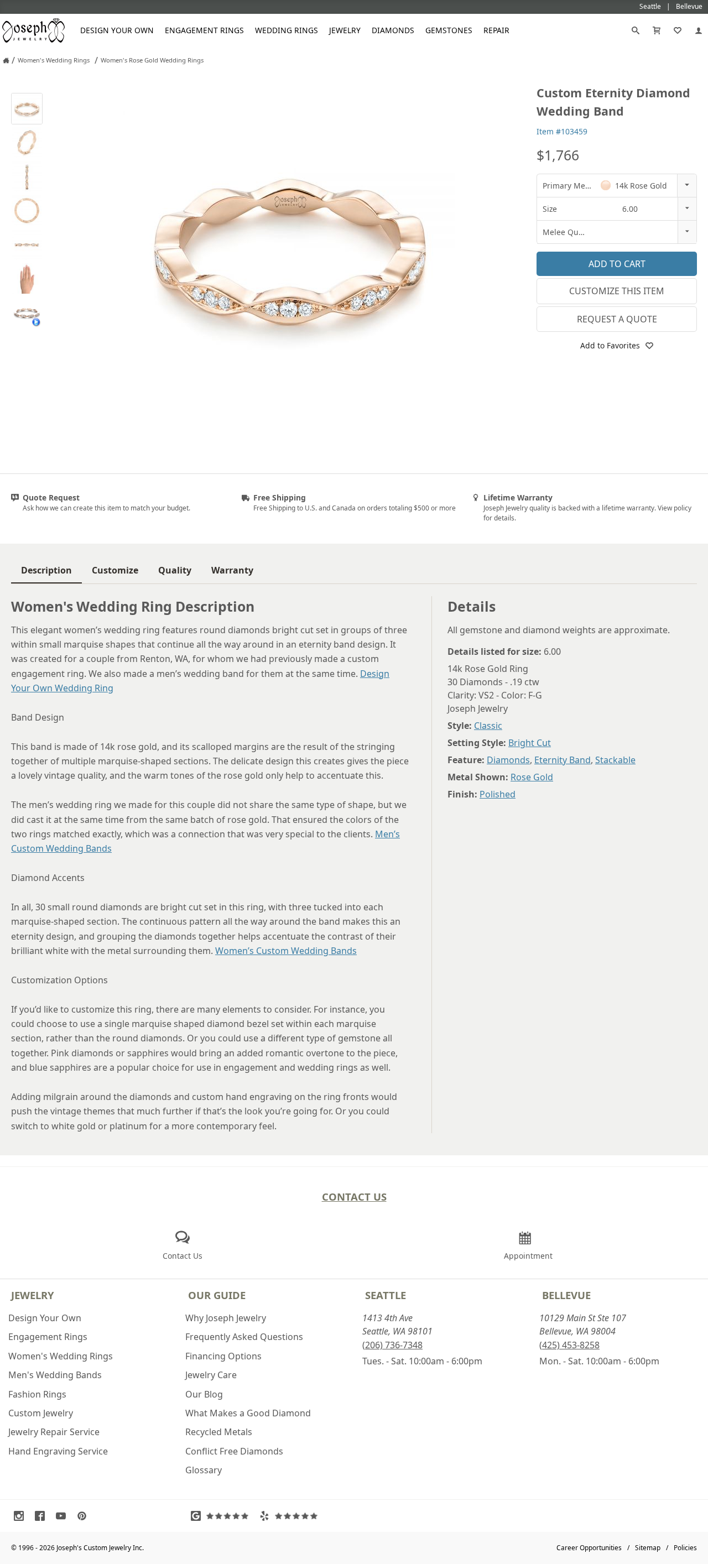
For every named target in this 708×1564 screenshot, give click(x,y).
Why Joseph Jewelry (225, 1318)
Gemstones (448, 30)
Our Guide (217, 1295)
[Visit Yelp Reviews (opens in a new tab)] (290, 1516)
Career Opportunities (589, 1547)
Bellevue (566, 1295)
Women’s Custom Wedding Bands (286, 951)
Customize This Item (616, 291)
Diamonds (393, 30)
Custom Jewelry (40, 1413)
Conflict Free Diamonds (234, 1451)
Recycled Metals (218, 1432)
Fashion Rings (37, 1394)
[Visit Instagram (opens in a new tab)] (21, 1516)
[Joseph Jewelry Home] (6, 60)
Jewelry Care (211, 1375)
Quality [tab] (174, 570)
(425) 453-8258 (569, 1345)
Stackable (615, 760)
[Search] (635, 30)
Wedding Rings (286, 30)
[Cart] (656, 30)
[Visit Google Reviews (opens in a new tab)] (222, 1516)
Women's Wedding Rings (60, 1356)
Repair (496, 30)
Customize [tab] (115, 570)
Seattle (385, 1295)
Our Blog (204, 1394)
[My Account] (698, 30)
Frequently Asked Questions (244, 1337)
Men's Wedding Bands (55, 1375)
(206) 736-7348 (392, 1345)
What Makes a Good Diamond (248, 1413)
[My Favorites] (677, 30)
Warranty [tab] (232, 570)
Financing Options (223, 1356)
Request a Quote (617, 319)
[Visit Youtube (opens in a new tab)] (63, 1516)
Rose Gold (532, 777)
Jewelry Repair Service (54, 1432)
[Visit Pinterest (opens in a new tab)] (84, 1516)
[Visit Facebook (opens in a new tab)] (42, 1516)
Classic (488, 726)
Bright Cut (529, 743)
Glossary (203, 1470)
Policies (685, 1547)
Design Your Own (117, 30)
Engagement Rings (204, 30)
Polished (498, 794)
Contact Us (354, 1196)
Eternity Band (562, 760)
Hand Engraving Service (58, 1451)
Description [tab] (46, 570)
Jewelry (345, 30)
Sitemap (647, 1547)
